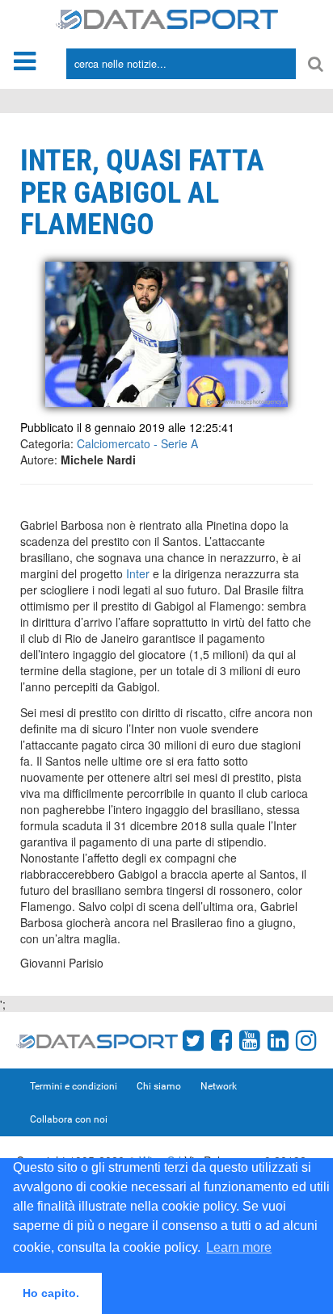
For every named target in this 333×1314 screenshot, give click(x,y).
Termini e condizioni (73, 1086)
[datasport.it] (167, 17)
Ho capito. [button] (51, 1293)
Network (218, 1086)
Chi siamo (159, 1086)
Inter (138, 573)
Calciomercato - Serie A (137, 443)
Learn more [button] (239, 1247)
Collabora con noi (68, 1119)
